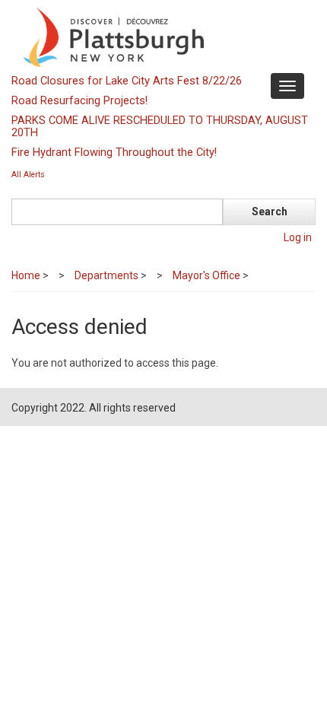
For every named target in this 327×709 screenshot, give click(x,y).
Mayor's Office (206, 275)
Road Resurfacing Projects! (79, 100)
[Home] (161, 36)
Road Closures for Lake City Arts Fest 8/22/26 (126, 80)
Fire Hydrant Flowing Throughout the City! (114, 152)
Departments (106, 275)
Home (25, 275)
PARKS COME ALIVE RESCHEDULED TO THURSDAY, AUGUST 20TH (159, 126)
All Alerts (28, 175)
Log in (298, 237)
